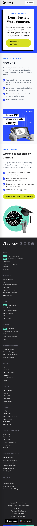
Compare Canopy (8, 352)
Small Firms (6, 439)
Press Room (6, 395)
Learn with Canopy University (19, 196)
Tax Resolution (7, 295)
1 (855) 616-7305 (18, 514)
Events (5, 380)
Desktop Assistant (8, 468)
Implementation (8, 457)
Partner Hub (7, 481)
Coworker (8, 328)
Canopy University (8, 463)
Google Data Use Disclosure (18, 506)
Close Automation (11, 256)
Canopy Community (9, 465)
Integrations (6, 421)
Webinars (6, 369)
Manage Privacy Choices (18, 503)
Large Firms (6, 434)
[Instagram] (29, 243)
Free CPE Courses (8, 378)
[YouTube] (32, 243)
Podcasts (6, 375)
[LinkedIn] (21, 243)
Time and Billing (8, 279)
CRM (4, 334)
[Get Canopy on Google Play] (25, 521)
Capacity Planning (8, 290)
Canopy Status (7, 401)
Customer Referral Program (12, 489)
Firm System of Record (10, 331)
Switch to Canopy (8, 349)
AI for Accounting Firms (10, 336)
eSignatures (6, 316)
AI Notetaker (9, 305)
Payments (6, 282)
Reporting (6, 287)
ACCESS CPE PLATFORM (13, 43)
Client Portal (7, 308)
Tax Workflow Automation (13, 258)
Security (5, 339)
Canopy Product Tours (10, 416)
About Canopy (7, 390)
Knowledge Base (8, 471)
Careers (5, 393)
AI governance (7, 419)
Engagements (7, 261)
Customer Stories (8, 357)
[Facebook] (25, 243)
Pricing (5, 411)
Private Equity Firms (9, 442)
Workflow (6, 266)
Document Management (10, 264)
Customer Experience (10, 460)
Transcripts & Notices (10, 292)
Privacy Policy (18, 508)
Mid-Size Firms (8, 437)
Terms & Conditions (18, 511)
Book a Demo (7, 413)
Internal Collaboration (10, 284)
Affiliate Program (8, 486)
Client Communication (10, 310)
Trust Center (7, 424)
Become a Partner (8, 483)
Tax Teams (6, 447)
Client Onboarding (9, 313)
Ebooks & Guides (8, 372)
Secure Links (7, 318)
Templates (6, 269)
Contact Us (6, 398)
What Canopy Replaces (10, 354)
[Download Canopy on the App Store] (11, 521)
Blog (4, 367)
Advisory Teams (8, 445)
